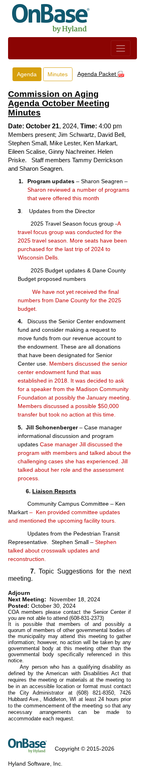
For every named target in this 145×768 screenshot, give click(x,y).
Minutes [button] (58, 74)
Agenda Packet (97, 74)
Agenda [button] (27, 74)
